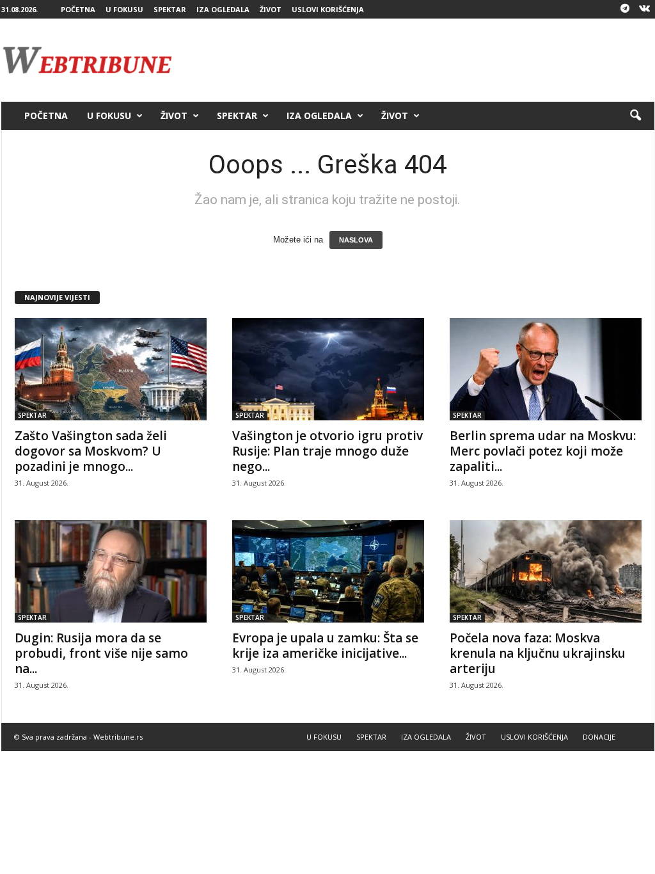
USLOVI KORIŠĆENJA (328, 9)
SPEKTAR (170, 9)
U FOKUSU (124, 9)
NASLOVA (356, 240)
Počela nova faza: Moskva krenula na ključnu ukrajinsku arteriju (538, 653)
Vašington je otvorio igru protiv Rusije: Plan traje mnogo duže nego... (327, 451)
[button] (635, 116)
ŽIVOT (270, 9)
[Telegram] (625, 9)
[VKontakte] (644, 9)
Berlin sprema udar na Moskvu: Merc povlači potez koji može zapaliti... (543, 451)
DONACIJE (599, 737)
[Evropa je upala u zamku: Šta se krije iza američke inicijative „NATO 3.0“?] (328, 571)
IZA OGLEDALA (222, 9)
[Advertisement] (421, 60)
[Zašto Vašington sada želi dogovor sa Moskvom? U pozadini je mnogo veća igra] (111, 369)
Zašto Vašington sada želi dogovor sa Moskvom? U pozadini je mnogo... (91, 451)
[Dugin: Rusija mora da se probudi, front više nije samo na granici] (111, 571)
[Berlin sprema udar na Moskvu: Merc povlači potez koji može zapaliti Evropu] (546, 369)
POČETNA (78, 9)
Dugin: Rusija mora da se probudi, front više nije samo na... (101, 653)
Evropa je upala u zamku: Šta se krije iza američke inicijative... (325, 646)
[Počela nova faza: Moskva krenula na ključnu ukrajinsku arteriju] (546, 571)
